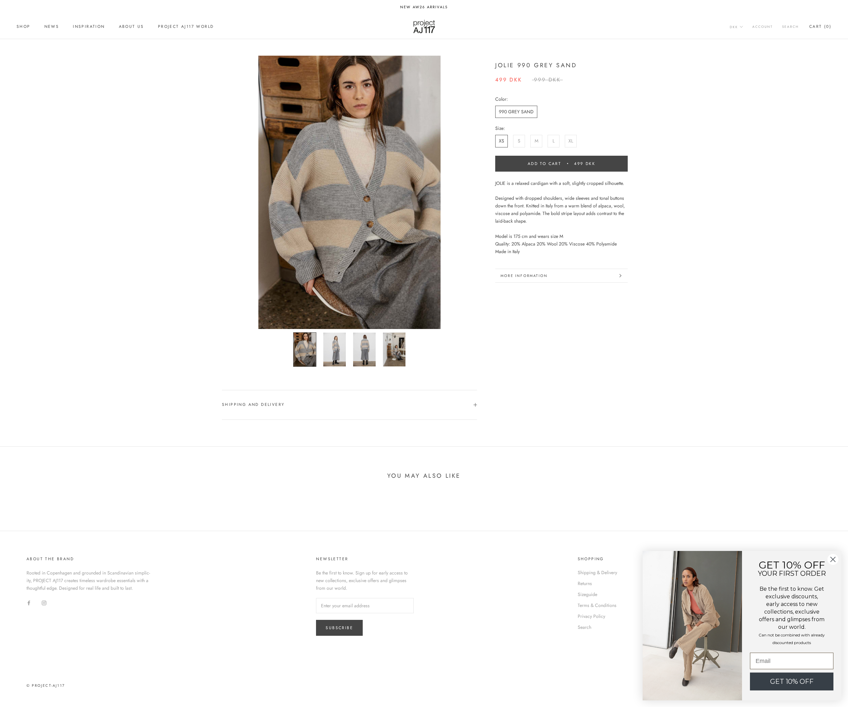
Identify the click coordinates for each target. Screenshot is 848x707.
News (51, 27)
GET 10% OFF (792, 681)
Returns (585, 583)
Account (762, 27)
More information (524, 275)
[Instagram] (44, 602)
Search (790, 27)
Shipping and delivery (253, 405)
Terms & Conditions (597, 605)
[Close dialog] (833, 559)
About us (131, 27)
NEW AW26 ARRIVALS (424, 7)
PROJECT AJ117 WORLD (186, 27)
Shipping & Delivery (597, 572)
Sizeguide (587, 594)
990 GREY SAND (516, 111)
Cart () (820, 27)
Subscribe (339, 628)
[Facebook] (28, 602)
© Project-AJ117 (45, 685)
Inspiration (89, 27)
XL (570, 141)
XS (501, 141)
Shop (23, 27)
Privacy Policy (591, 616)
